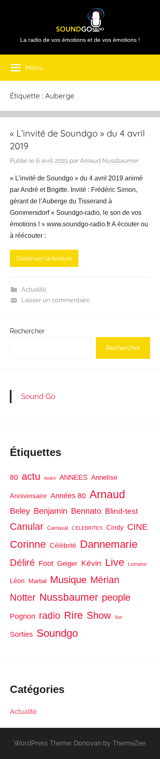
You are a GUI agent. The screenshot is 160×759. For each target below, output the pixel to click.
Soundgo (57, 633)
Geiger (67, 564)
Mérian (104, 579)
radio (49, 615)
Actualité (33, 289)
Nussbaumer (68, 597)
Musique (68, 579)
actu (31, 476)
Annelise (104, 477)
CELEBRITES (87, 528)
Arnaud (107, 494)
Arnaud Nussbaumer (109, 160)
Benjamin (50, 510)
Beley (20, 510)
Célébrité (63, 545)
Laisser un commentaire (55, 300)
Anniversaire (28, 495)
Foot (46, 563)
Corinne (28, 544)
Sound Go (38, 396)
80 (14, 477)
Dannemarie (108, 544)
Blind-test (121, 511)
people (116, 597)
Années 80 (68, 496)
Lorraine (137, 564)
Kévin (91, 563)
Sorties (21, 634)
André (50, 478)
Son (118, 617)
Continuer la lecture (44, 258)
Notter (23, 597)
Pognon (22, 616)
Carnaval (57, 528)
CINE (137, 526)
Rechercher (27, 331)
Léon (17, 580)
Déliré (22, 563)
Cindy (114, 527)
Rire (73, 615)
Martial (37, 580)
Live (114, 562)
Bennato (86, 510)
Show (99, 615)
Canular (26, 526)
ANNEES (73, 477)
